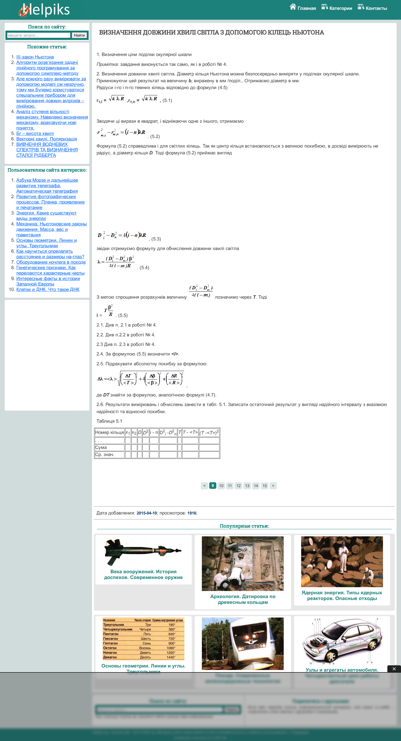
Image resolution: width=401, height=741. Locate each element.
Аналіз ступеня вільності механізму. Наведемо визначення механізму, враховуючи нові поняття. (52, 120)
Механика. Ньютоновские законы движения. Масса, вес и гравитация (51, 229)
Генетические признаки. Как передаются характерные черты (50, 270)
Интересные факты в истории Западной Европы (48, 281)
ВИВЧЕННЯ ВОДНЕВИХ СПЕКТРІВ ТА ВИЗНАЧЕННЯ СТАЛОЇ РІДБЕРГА (47, 150)
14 (256, 485)
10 (221, 485)
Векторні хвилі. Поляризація (46, 139)
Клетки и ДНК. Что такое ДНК (47, 289)
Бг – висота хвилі (35, 133)
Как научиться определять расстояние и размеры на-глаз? (50, 254)
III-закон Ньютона (35, 57)
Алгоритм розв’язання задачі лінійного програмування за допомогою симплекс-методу (47, 68)
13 (247, 485)
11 (230, 485)
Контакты (376, 8)
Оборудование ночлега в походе (51, 262)
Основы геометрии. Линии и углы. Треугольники (46, 243)
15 (264, 485)
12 (238, 485)
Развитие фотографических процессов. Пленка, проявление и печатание (50, 202)
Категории (341, 8)
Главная (307, 8)
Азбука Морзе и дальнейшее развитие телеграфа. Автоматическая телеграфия (47, 186)
